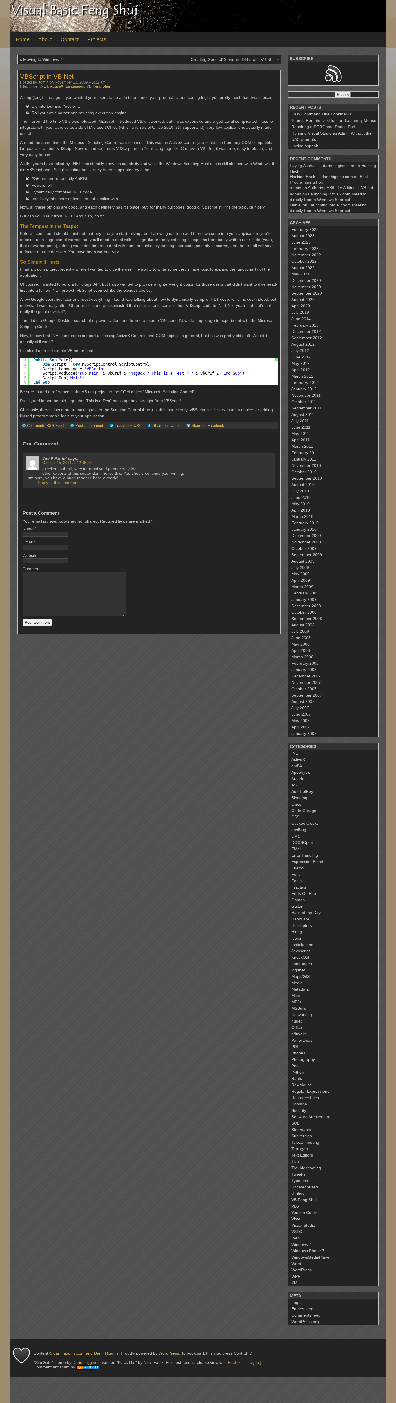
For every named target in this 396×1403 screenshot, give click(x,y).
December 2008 (306, 605)
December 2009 (306, 535)
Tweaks (298, 1174)
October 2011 (303, 401)
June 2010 (301, 497)
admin (43, 82)
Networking (301, 1014)
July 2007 (300, 708)
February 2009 (305, 593)
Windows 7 (301, 1244)
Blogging (299, 797)
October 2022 (304, 261)
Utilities (297, 1193)
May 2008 (300, 644)
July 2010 (300, 491)
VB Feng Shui (98, 86)
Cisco (296, 804)
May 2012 (300, 363)
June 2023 (301, 242)
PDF (295, 1046)
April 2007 (300, 727)
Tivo (295, 1161)
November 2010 (306, 465)
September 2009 (306, 554)
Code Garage (303, 810)
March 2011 (302, 446)
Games (298, 900)
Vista (295, 1219)
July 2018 (300, 312)
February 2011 (304, 452)
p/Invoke (299, 1034)
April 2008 (300, 650)
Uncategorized (304, 1187)
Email (28, 542)
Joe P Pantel (54, 458)
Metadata (300, 989)
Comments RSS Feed (45, 426)
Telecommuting (305, 1142)
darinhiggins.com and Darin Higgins (86, 1353)
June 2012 (301, 357)
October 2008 (304, 612)
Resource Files (305, 1097)
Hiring (296, 931)
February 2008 (305, 663)
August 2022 (303, 267)
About (45, 39)
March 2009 (302, 586)
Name (28, 528)
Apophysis (300, 772)
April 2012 (300, 369)
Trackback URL (128, 426)
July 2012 (300, 350)
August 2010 (303, 484)
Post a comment (89, 426)
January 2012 (304, 389)
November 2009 (306, 542)
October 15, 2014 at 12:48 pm (67, 463)
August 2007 (303, 701)
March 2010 (302, 516)
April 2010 (300, 510)
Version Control (305, 1212)
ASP (295, 785)
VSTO (296, 1231)
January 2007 (304, 733)
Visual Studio (303, 1225)
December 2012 (306, 331)
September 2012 (306, 338)
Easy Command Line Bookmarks (321, 114)
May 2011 (300, 433)
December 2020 (306, 280)
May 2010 (300, 503)
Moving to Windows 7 (42, 59)
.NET (44, 86)
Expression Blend (307, 861)
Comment (32, 568)
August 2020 (303, 299)
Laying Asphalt (304, 146)
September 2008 (306, 618)
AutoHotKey (302, 791)
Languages (75, 86)
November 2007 (306, 682)
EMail (296, 848)
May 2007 (300, 720)
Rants (296, 1078)
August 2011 (302, 414)
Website (30, 555)
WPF (295, 1276)
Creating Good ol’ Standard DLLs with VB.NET (233, 59)
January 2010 (304, 529)
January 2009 (304, 599)
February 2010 (305, 523)
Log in (297, 1302)
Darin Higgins (84, 1362)
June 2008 (301, 637)
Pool (295, 1065)
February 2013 (305, 325)
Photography (303, 1059)
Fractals (298, 887)
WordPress (301, 1270)
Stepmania (301, 1129)
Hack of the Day (306, 912)
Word (296, 1263)
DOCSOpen (302, 842)
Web (295, 1238)
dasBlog (298, 829)
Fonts (296, 880)
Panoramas (302, 1040)
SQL (295, 1123)
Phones (298, 1053)
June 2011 (300, 427)
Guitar (297, 906)
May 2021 (300, 274)
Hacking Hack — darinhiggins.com (321, 176)
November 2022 (306, 255)
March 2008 (302, 657)
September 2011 (306, 408)
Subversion (301, 1136)
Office (296, 1027)
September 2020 (306, 293)
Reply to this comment (58, 482)
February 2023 (305, 248)
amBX (296, 766)
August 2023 (303, 235)
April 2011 (300, 440)
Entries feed (302, 1308)
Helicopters (301, 925)
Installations (302, 944)
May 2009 (300, 574)
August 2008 (303, 625)
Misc (295, 995)
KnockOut (300, 957)
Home (23, 39)
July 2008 (300, 631)
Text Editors (302, 1155)
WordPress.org (305, 1321)
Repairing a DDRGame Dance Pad (323, 126)
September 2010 (306, 478)
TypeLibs (299, 1180)
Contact (70, 39)
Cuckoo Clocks (305, 823)
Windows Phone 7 (307, 1250)
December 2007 (306, 676)
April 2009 (300, 580)
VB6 (295, 1206)
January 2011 (303, 459)
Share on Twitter (166, 426)
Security (298, 1110)
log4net (298, 970)
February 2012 (305, 382)
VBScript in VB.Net (47, 76)
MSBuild (298, 1008)
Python (297, 1072)
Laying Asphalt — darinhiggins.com (322, 165)
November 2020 (306, 286)
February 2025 (305, 229)
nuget (296, 1021)
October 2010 (304, 472)
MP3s (296, 1002)
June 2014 (301, 318)
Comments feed (306, 1315)
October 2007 (304, 688)
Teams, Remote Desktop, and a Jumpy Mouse (333, 120)
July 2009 (300, 567)
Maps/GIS (300, 976)
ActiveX (56, 86)
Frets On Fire (303, 893)
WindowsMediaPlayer (311, 1257)
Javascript (300, 951)
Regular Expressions (310, 1091)
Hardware (300, 919)
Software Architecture (310, 1116)
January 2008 (304, 669)
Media (297, 982)
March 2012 (302, 376)
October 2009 (304, 548)
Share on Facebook (207, 426)
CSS (295, 817)
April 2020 (300, 306)
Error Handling (304, 855)
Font (295, 874)
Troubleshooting (306, 1167)
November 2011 (306, 395)
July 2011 (300, 420)
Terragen (299, 1148)
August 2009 (303, 561)
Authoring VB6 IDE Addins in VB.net (340, 187)
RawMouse (301, 1085)
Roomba (299, 1104)
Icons (296, 938)
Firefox (297, 868)
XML (295, 1282)
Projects (96, 39)
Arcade (297, 778)
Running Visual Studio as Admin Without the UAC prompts (331, 136)
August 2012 (303, 344)
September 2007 (306, 695)
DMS (295, 836)
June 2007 (301, 714)
